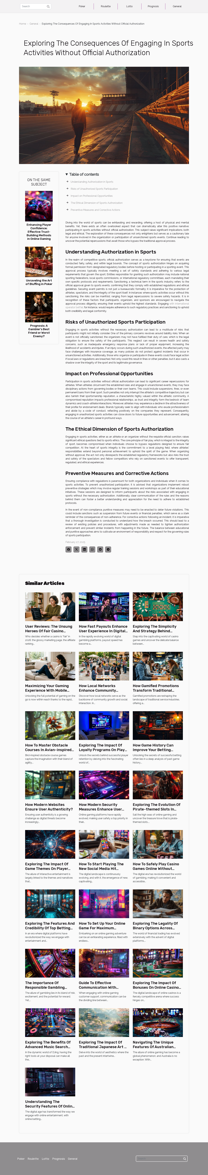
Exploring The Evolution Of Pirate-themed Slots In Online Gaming (156, 809)
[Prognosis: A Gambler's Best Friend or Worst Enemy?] (39, 306)
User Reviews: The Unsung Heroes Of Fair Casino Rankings (48, 631)
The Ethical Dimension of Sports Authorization (97, 202)
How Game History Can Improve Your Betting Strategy (153, 750)
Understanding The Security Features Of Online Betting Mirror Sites (49, 1106)
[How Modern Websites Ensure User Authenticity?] (50, 784)
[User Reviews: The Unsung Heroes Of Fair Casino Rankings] (50, 606)
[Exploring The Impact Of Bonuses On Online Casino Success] (158, 963)
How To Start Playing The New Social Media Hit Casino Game (101, 869)
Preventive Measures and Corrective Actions (95, 209)
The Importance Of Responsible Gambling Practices (45, 987)
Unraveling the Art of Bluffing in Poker (39, 282)
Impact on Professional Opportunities (92, 195)
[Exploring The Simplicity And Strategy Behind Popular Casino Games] (158, 606)
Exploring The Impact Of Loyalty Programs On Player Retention (103, 750)
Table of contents (84, 174)
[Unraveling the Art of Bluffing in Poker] (39, 261)
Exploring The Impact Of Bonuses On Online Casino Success (156, 987)
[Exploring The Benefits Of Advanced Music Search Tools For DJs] (50, 1022)
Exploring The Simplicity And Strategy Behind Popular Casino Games (154, 631)
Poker (82, 6)
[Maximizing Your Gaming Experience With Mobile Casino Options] (50, 665)
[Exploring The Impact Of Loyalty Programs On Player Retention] (104, 725)
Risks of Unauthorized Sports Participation (94, 188)
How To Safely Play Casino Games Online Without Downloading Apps (156, 869)
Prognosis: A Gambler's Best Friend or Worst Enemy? (39, 331)
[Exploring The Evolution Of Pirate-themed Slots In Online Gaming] (158, 784)
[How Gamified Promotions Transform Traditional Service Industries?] (158, 665)
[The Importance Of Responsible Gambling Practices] (50, 963)
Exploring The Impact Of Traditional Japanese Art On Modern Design (104, 1047)
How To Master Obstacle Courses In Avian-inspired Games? (48, 750)
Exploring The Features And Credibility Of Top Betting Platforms (50, 928)
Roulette (106, 6)
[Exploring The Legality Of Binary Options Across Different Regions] (158, 903)
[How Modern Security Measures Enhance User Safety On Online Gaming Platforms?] (104, 784)
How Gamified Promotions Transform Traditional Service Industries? (156, 690)
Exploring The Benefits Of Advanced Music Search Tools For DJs (48, 1047)
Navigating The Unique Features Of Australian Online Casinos (153, 1047)
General (177, 6)
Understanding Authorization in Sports (92, 181)
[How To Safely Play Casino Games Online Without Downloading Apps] (158, 844)
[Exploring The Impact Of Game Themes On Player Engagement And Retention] (50, 844)
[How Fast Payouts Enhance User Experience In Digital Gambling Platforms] (104, 606)
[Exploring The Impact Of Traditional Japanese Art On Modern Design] (104, 1022)
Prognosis (153, 6)
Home (22, 23)
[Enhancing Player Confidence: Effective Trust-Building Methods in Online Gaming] (39, 205)
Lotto (129, 6)
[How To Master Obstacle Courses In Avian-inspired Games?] (50, 725)
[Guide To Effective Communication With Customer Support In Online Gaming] (104, 963)
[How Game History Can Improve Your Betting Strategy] (158, 725)
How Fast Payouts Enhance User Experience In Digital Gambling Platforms (103, 631)
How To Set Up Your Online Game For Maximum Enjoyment (102, 928)
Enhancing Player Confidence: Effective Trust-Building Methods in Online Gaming (39, 232)
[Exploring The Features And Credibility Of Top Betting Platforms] (50, 903)
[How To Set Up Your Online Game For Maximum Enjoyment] (104, 903)
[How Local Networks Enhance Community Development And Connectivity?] (104, 665)
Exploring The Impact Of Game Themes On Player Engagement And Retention (50, 869)
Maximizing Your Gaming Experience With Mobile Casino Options (47, 690)
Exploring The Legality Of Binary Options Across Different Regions (155, 928)
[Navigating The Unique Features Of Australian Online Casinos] (158, 1022)
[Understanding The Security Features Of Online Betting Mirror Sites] (50, 1081)
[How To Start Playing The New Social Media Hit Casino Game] (104, 844)
